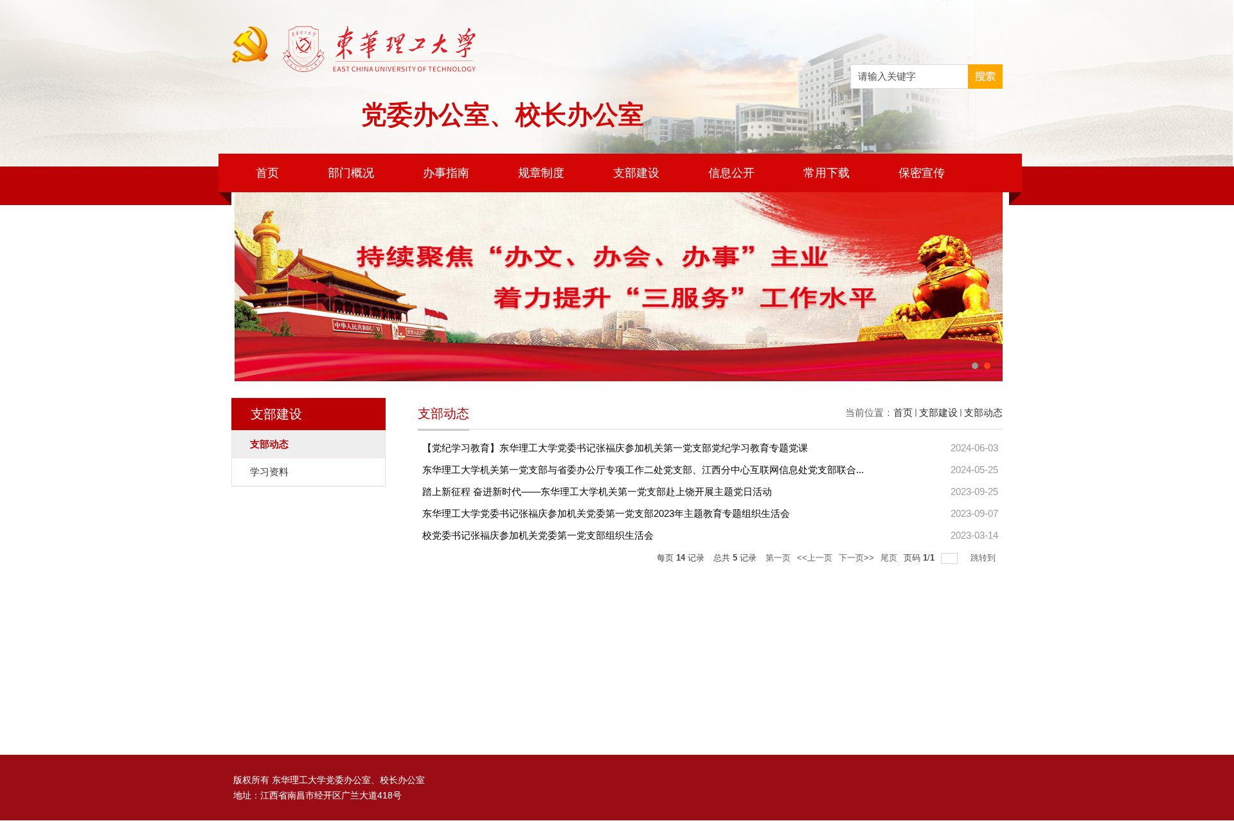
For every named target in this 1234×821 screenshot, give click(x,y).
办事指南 (446, 173)
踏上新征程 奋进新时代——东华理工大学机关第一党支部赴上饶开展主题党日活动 (597, 491)
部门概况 (351, 173)
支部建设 (636, 173)
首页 (267, 173)
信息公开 (731, 173)
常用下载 (826, 173)
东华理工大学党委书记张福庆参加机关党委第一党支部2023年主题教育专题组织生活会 (606, 513)
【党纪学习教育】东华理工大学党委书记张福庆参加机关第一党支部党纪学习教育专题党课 (615, 447)
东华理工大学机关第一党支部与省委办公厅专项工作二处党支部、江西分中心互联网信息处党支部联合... (643, 469)
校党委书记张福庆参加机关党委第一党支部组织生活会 (538, 535)
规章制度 (541, 173)
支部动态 (983, 412)
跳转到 (984, 558)
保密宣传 (922, 173)
